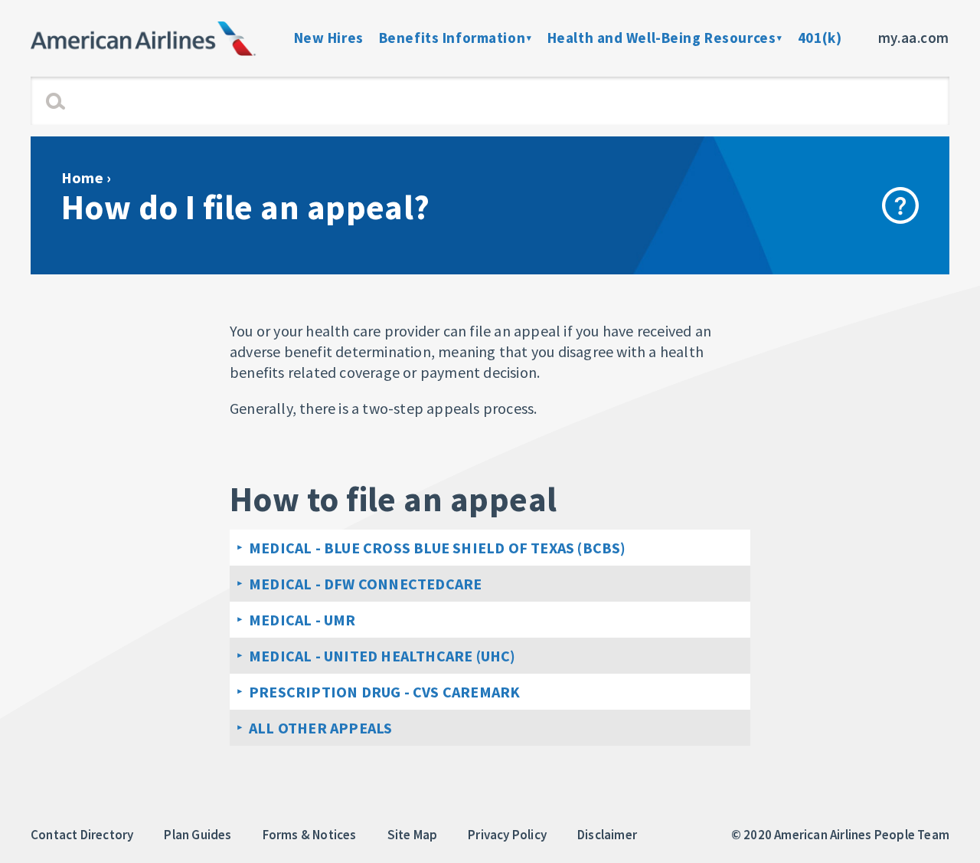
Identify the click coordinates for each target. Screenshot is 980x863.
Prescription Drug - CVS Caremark (384, 691)
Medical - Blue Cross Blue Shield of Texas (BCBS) (437, 547)
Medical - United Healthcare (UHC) (382, 655)
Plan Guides (197, 834)
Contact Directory (82, 834)
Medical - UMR (302, 619)
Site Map (412, 834)
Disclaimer (607, 834)
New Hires (329, 37)
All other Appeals (320, 727)
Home (82, 177)
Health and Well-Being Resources (661, 37)
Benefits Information (452, 37)
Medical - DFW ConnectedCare (365, 583)
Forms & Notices (310, 834)
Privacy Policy (507, 834)
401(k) (819, 37)
